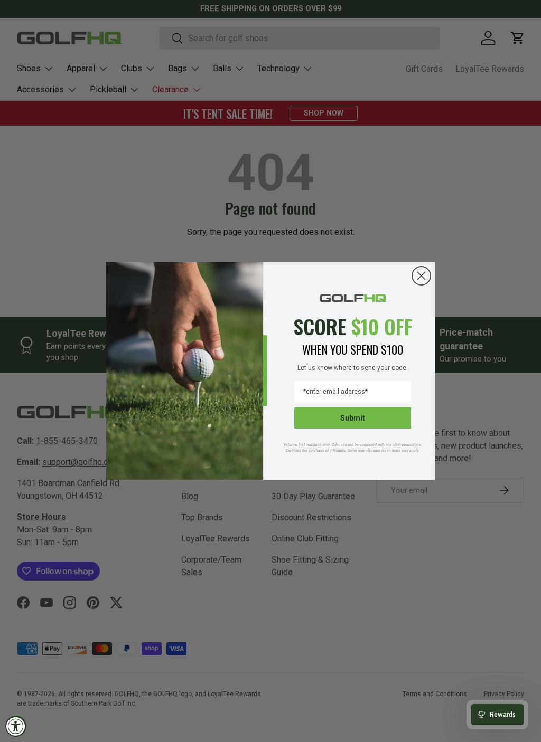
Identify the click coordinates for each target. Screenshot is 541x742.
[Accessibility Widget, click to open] (15, 726)
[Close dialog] (421, 276)
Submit (352, 418)
